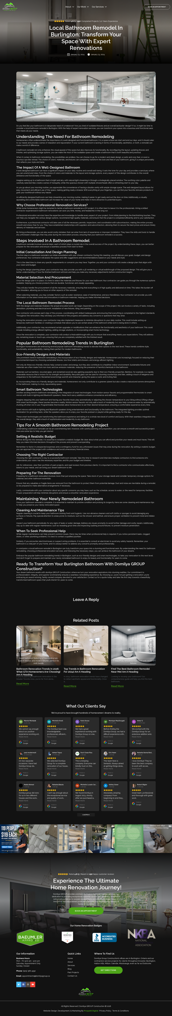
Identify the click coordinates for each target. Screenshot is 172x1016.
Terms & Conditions (120, 1011)
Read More (22, 683)
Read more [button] (23, 737)
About (70, 962)
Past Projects (73, 972)
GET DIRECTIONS (108, 970)
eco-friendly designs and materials (90, 358)
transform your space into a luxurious (120, 128)
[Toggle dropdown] (73, 7)
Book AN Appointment (157, 7)
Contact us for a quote (97, 577)
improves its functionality (95, 150)
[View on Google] (21, 722)
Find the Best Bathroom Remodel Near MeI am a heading (130, 670)
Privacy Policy (105, 1011)
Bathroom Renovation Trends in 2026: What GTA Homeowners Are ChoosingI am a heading (38, 671)
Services (71, 965)
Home (70, 958)
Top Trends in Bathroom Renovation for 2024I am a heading (84, 670)
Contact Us (72, 976)
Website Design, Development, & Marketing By (70, 1011)
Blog (69, 969)
